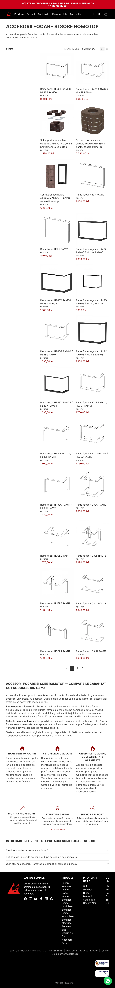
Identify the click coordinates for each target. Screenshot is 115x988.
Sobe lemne (65, 894)
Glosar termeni (87, 894)
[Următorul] (83, 668)
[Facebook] (25, 899)
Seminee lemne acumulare (68, 913)
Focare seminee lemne (66, 886)
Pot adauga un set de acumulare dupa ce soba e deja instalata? (42, 856)
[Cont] (99, 14)
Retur (109, 889)
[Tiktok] (41, 899)
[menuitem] (76, 14)
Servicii (66, 943)
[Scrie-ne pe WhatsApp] (108, 981)
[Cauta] (93, 14)
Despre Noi (89, 902)
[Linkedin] (46, 899)
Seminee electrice (67, 921)
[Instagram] (30, 899)
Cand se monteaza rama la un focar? (27, 850)
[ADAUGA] (69, 81)
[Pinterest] (51, 899)
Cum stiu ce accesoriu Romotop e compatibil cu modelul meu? (41, 863)
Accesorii (67, 939)
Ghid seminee (87, 888)
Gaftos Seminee (68, 983)
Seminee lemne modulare (67, 903)
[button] (89, 48)
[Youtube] (36, 899)
